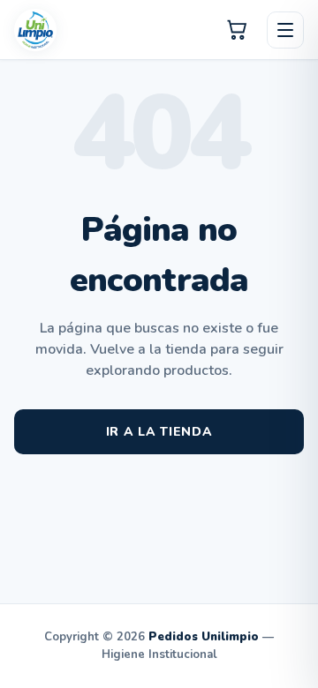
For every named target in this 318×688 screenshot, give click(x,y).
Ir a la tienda (159, 431)
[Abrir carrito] (237, 30)
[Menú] (285, 30)
